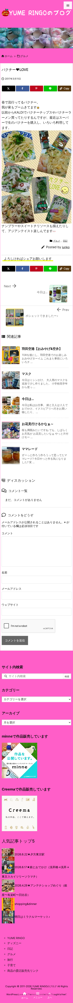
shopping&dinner (26, 904)
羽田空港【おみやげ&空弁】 (42, 349)
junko (66, 247)
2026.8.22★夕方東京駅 (29, 854)
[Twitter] (8, 88)
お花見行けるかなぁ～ (38, 424)
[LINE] (50, 88)
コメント (7, 533)
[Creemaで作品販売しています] (19, 813)
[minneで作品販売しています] (19, 760)
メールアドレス (11, 588)
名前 (4, 572)
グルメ (24, 56)
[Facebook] (22, 88)
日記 (65, 240)
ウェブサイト (10, 604)
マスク (26, 374)
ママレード (30, 449)
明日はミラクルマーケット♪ (32, 916)
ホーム (9, 56)
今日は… (28, 399)
